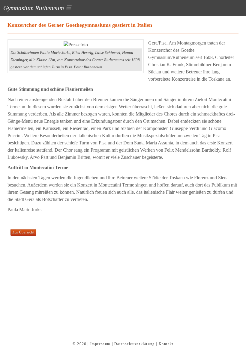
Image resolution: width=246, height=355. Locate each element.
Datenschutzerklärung (134, 344)
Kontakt (166, 344)
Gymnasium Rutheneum (37, 8)
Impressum (100, 344)
